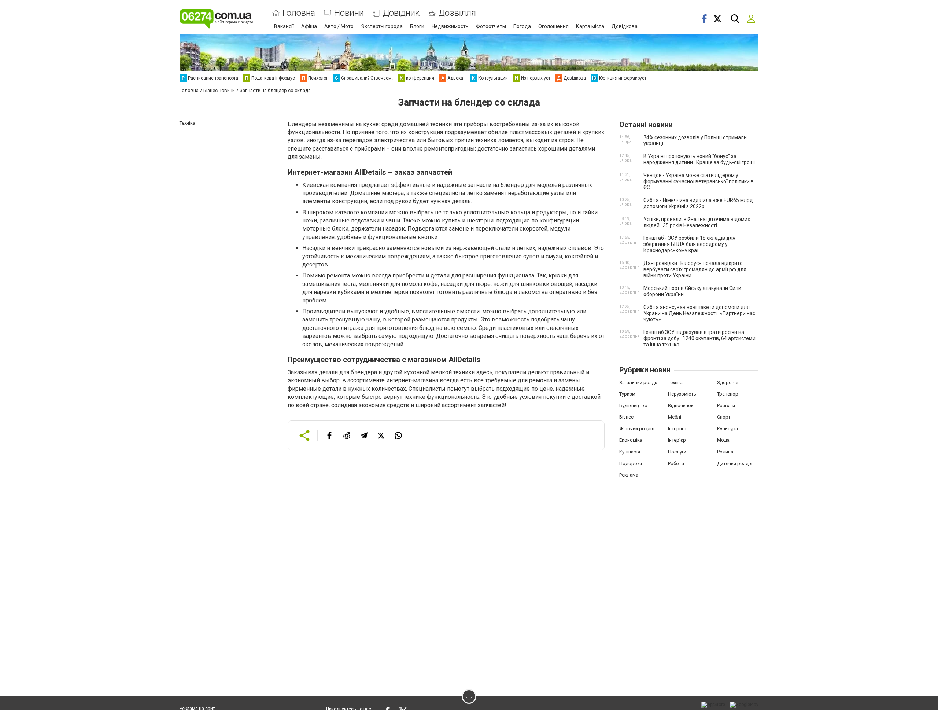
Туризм (627, 394)
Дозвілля (457, 13)
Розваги (726, 405)
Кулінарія (629, 452)
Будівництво (633, 405)
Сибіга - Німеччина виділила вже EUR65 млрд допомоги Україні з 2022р (698, 203)
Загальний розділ (639, 382)
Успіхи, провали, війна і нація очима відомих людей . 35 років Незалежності (696, 222)
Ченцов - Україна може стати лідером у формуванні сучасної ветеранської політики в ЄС (698, 181)
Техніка (676, 382)
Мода (723, 440)
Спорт (724, 417)
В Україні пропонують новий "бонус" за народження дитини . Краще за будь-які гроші (699, 159)
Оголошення (553, 26)
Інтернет (677, 428)
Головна (298, 13)
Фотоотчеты (491, 26)
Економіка (630, 440)
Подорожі (630, 463)
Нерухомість (682, 394)
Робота (676, 463)
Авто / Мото (339, 26)
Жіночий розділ (636, 428)
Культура (727, 428)
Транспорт (729, 394)
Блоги (417, 26)
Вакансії (284, 26)
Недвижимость (450, 26)
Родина (725, 452)
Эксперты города (382, 26)
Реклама (628, 475)
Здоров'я (727, 382)
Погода (522, 26)
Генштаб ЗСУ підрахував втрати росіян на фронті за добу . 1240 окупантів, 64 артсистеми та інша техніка (699, 338)
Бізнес (626, 417)
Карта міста (590, 26)
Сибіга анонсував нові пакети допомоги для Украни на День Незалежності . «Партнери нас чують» (699, 313)
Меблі (674, 417)
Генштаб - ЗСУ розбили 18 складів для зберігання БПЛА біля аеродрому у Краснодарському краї (689, 244)
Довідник (401, 13)
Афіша (309, 26)
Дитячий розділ (735, 463)
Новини (349, 13)
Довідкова (625, 26)
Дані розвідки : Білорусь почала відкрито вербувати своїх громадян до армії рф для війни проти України (694, 269)
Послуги (677, 452)
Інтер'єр (677, 440)
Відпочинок (681, 405)
